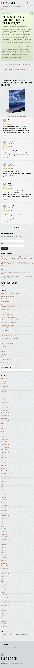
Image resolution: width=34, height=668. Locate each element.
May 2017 (3, 494)
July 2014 (3, 584)
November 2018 (5, 447)
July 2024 (3, 389)
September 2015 (5, 547)
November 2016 (5, 510)
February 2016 (4, 534)
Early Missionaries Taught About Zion (10, 320)
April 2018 (3, 465)
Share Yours (4, 349)
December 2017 (5, 476)
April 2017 (3, 497)
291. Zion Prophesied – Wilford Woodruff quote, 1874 (18, 69)
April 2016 (3, 528)
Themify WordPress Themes (17, 663)
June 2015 (3, 555)
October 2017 (4, 481)
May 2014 (3, 589)
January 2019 (4, 442)
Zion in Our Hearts (5, 359)
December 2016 (5, 507)
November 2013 (5, 605)
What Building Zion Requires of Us (10, 338)
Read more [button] (6, 135)
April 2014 (3, 592)
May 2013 (3, 621)
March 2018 (4, 468)
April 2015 (3, 560)
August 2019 (4, 423)
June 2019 (3, 428)
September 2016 (5, 515)
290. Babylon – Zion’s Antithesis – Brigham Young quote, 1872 (13, 20)
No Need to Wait (6, 333)
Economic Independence (8, 325)
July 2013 (3, 616)
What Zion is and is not (7, 343)
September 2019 (5, 420)
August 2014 (4, 581)
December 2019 (5, 412)
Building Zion (4, 662)
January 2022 (4, 397)
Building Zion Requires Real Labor (10, 312)
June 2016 (3, 523)
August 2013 (4, 613)
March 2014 (4, 594)
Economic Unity (5, 327)
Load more (17, 227)
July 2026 (3, 381)
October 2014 (4, 576)
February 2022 (4, 394)
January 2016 (4, 536)
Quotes (2, 304)
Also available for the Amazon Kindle (17, 116)
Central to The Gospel (7, 314)
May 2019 (3, 431)
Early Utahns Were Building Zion (9, 322)
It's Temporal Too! (6, 330)
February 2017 (4, 502)
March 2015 (4, 563)
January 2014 (4, 600)
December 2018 (5, 444)
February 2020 (4, 407)
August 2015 (4, 550)
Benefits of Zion (4, 298)
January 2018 (4, 473)
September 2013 (5, 610)
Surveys (3, 351)
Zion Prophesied (6, 346)
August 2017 (4, 486)
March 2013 (4, 626)
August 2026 (4, 378)
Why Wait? (3, 354)
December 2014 (5, 571)
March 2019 (4, 436)
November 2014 (5, 573)
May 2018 (3, 463)
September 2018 (5, 452)
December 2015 (5, 539)
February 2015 (4, 565)
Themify (3, 285)
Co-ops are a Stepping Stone (9, 317)
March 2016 (4, 531)
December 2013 (5, 602)
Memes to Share (5, 301)
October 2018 (4, 449)
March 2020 (4, 405)
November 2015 (5, 542)
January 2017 (4, 505)
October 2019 (4, 418)
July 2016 (3, 521)
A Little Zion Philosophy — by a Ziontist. (10, 272)
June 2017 (3, 492)
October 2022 (4, 391)
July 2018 (3, 457)
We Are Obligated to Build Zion (9, 335)
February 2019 (4, 439)
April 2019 (3, 434)
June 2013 (3, 618)
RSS (5, 9)
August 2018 (4, 455)
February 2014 (4, 597)
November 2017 (5, 478)
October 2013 (4, 608)
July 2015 (3, 552)
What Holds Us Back (7, 341)
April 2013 (3, 623)
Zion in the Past (4, 362)
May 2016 (3, 526)
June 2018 (3, 460)
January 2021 (4, 402)
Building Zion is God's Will (8, 309)
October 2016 (4, 513)
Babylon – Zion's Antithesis (7, 296)
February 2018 (4, 471)
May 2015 (3, 558)
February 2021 (4, 399)
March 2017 (4, 500)
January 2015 (4, 568)
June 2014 (3, 587)
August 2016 (4, 518)
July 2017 (3, 489)
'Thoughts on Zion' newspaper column (10, 293)
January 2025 (4, 386)
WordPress (8, 663)
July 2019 (3, 426)
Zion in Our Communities (7, 356)
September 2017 (5, 484)
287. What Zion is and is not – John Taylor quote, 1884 (16, 64)
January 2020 (4, 410)
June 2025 (3, 384)
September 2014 (5, 579)
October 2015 (4, 544)
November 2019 (5, 415)
